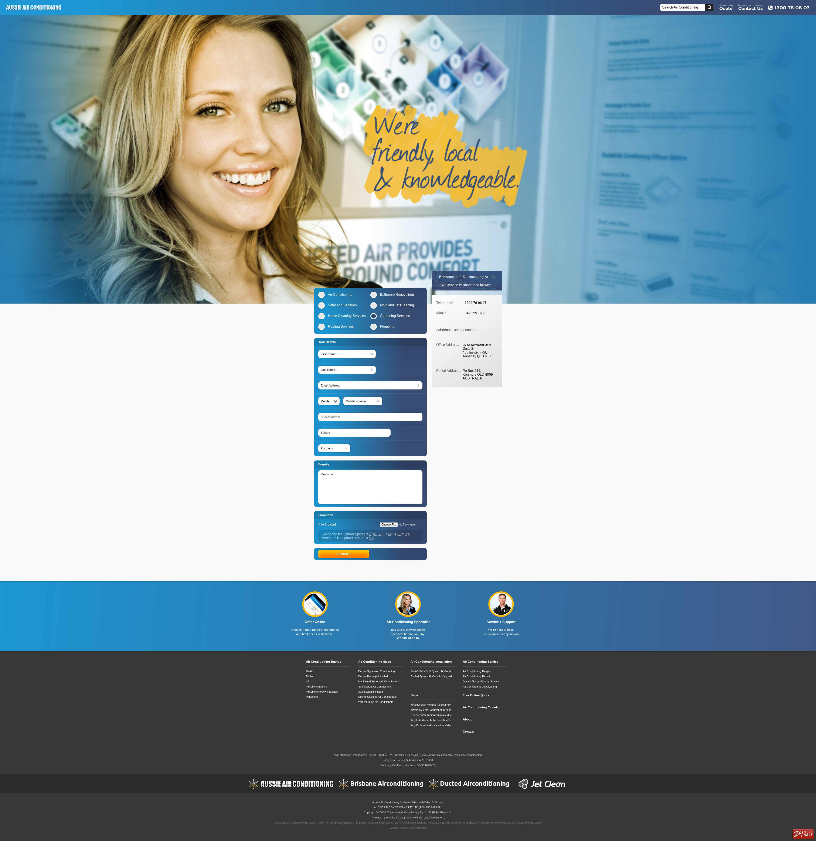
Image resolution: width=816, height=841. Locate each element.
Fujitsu (310, 676)
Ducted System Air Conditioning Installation (432, 676)
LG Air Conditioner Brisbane (411, 822)
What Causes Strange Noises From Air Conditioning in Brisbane (432, 704)
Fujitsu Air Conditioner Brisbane (374, 822)
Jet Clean (542, 783)
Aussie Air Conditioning (291, 783)
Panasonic (312, 696)
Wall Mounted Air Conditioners (375, 701)
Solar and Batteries (342, 305)
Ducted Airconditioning (471, 783)
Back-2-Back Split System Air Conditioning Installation (432, 671)
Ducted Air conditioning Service (481, 681)
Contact (468, 731)
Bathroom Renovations (397, 294)
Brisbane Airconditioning (381, 783)
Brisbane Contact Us (750, 7)
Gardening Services (395, 316)
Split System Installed (370, 691)
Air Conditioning (340, 294)
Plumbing (387, 326)
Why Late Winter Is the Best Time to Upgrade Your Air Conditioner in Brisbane (432, 720)
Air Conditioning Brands (323, 661)
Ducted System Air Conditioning (376, 671)
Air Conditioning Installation (431, 661)
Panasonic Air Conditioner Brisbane (295, 822)
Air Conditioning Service (480, 661)
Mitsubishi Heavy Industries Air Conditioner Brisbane (511, 822)
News (414, 695)
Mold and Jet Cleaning (397, 305)
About (467, 719)
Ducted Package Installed (373, 676)
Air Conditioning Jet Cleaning (480, 686)
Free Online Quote (726, 7)
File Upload (327, 524)
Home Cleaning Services (347, 316)
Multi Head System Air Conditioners (378, 681)
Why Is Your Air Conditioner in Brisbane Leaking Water (432, 710)
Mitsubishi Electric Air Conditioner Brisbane (454, 822)
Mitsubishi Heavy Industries (322, 691)
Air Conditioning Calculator (483, 707)
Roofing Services (341, 326)
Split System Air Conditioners (375, 686)
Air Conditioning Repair (476, 676)
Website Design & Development (408, 827)
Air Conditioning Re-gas (477, 671)
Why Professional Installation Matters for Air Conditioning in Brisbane (432, 725)
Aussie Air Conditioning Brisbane (391, 802)
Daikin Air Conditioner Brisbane (336, 822)
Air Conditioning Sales (374, 661)
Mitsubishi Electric (316, 686)
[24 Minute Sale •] (803, 834)
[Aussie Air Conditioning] (35, 7)
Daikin (309, 671)
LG (307, 681)
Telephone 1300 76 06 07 (789, 7)
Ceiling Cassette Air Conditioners (377, 696)
